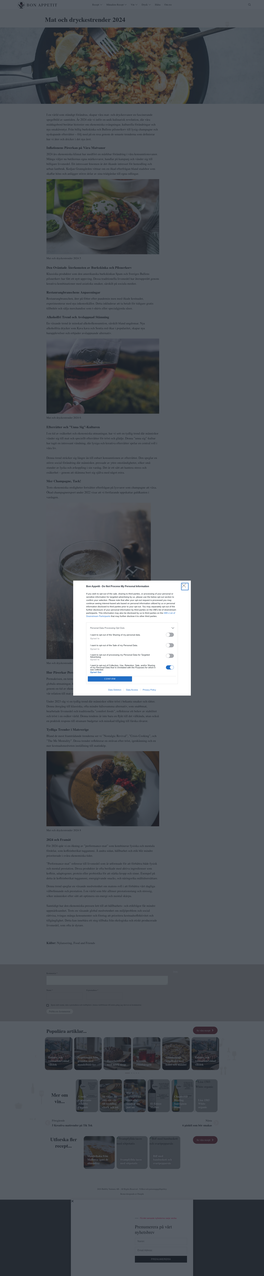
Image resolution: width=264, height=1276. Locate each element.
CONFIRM (110, 679)
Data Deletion (114, 690)
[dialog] (132, 638)
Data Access (132, 690)
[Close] (185, 586)
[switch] (170, 635)
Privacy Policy (149, 690)
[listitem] (132, 628)
